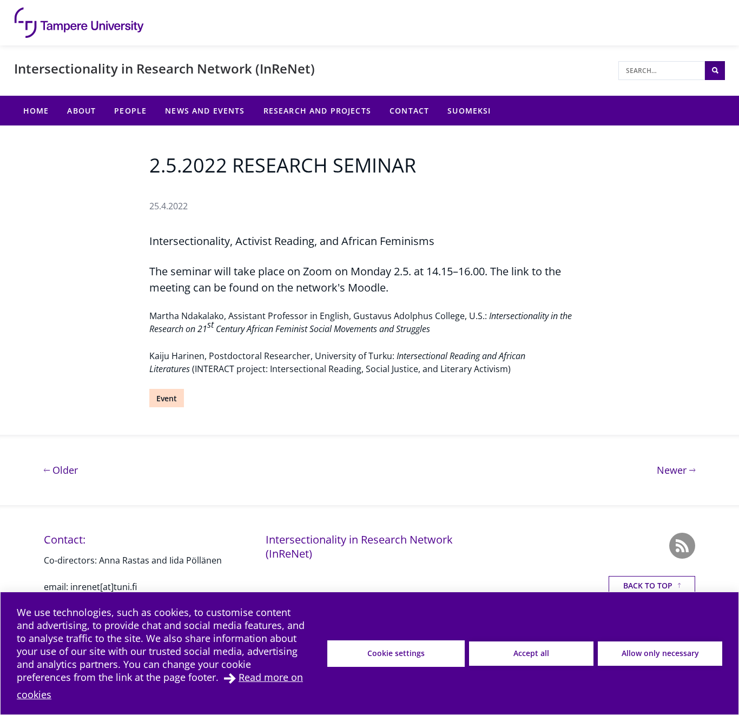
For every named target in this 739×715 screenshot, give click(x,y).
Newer (676, 469)
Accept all (531, 653)
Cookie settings (396, 653)
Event (166, 398)
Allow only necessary (660, 653)
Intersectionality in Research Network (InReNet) (164, 68)
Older (64, 469)
